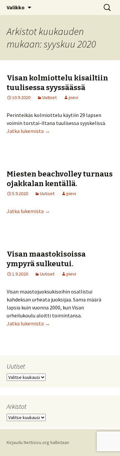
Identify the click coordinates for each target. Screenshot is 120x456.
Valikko (16, 7)
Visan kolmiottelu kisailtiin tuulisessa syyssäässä (57, 82)
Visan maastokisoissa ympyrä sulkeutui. (46, 259)
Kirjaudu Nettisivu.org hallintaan (38, 442)
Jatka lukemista (28, 131)
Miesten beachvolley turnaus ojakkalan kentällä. (60, 179)
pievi (73, 97)
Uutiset (49, 97)
